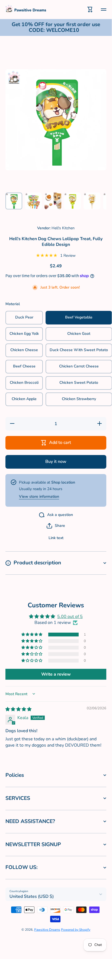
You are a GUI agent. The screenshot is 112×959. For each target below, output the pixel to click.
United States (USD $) (31, 896)
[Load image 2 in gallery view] (33, 201)
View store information (39, 496)
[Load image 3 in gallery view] (52, 201)
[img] (18, 709)
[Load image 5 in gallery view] (92, 201)
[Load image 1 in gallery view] (13, 201)
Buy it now (55, 462)
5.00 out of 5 (70, 617)
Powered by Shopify (75, 929)
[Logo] (25, 9)
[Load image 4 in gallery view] (72, 201)
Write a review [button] (56, 674)
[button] (56, 525)
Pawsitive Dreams (47, 929)
